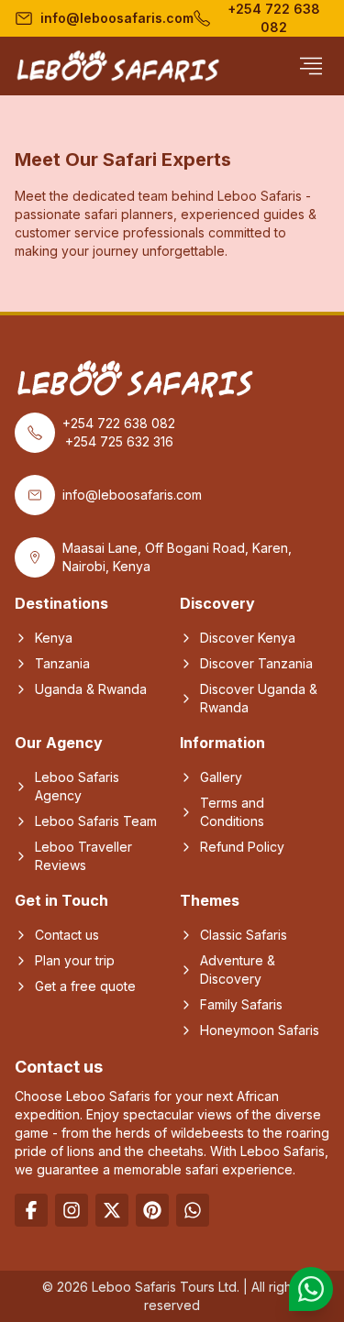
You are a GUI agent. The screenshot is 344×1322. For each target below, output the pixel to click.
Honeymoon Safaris (259, 1030)
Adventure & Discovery (237, 969)
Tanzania (62, 663)
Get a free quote (85, 986)
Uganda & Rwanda (91, 689)
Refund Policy (242, 846)
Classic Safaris (243, 934)
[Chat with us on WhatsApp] (192, 1210)
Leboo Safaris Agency (77, 786)
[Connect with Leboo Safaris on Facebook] (31, 1210)
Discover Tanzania (256, 663)
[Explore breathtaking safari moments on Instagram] (71, 1210)
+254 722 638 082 (273, 18)
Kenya (53, 637)
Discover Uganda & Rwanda (258, 698)
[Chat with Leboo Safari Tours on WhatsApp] (311, 1289)
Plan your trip (75, 960)
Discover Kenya (247, 637)
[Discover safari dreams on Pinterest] (152, 1210)
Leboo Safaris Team (96, 821)
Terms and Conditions (232, 812)
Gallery (221, 777)
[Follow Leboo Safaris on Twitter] (111, 1210)
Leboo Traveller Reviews (83, 856)
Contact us (67, 934)
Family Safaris (241, 1004)
